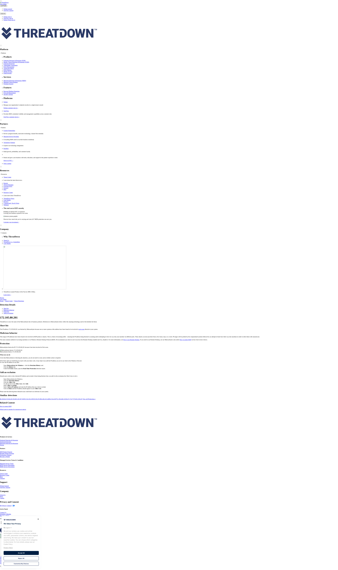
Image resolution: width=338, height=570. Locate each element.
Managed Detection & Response (9, 443)
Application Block (9, 68)
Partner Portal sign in (9, 20)
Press (1, 496)
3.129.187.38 (20, 399)
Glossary (6, 188)
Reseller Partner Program (7, 453)
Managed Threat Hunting (11, 82)
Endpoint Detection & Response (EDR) (15, 60)
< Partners (3, 127)
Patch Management (9, 67)
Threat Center (7, 177)
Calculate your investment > (11, 222)
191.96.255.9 (36, 399)
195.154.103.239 (28, 399)
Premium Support (8, 84)
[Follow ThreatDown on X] (1, 534)
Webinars (6, 205)
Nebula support (8, 9)
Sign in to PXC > (8, 160)
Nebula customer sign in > (11, 108)
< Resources (3, 174)
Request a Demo (4, 515)
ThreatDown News (9, 198)
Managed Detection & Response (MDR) (15, 80)
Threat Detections (8, 185)
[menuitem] (169, 65)
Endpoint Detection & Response (9, 440)
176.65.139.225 (77, 399)
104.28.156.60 (12, 399)
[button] (8, 4)
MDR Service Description (7, 467)
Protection (6, 311)
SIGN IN (3, 13)
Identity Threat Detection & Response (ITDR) (16, 62)
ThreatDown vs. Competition (12, 242)
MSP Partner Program (6, 452)
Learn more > (7, 295)
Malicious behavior (9, 310)
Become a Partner (5, 456)
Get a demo (3, 4)
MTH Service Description (7, 465)
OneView (6, 111)
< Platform (3, 53)
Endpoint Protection (9, 63)
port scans (81, 329)
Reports (6, 183)
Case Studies (7, 200)
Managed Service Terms (6, 463)
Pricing (2, 298)
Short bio (6, 308)
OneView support (8, 10)
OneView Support (5, 487)
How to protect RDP (185, 340)
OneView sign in (8, 18)
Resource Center (8, 192)
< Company (3, 233)
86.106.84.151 (4, 399)
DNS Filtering (7, 70)
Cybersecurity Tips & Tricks (11, 203)
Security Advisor (8, 94)
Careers (2, 498)
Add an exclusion (8, 313)
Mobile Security (8, 71)
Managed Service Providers (11, 136)
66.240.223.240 (44, 399)
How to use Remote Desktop (131, 340)
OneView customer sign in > (11, 117)
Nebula (6, 102)
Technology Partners (9, 142)
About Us (6, 240)
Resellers (6, 148)
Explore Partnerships (9, 130)
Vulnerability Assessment (11, 65)
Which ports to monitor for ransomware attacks (13, 409)
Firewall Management (10, 93)
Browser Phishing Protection (11, 91)
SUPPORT (4, 6)
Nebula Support (4, 486)
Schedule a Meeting (5, 514)
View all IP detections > (89, 399)
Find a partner (7, 163)
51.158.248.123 (61, 399)
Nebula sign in (8, 17)
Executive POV (8, 186)
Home (1, 301)
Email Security (8, 73)
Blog (5, 189)
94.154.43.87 (53, 399)
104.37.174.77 (69, 399)
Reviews (6, 201)
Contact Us (3, 512)
